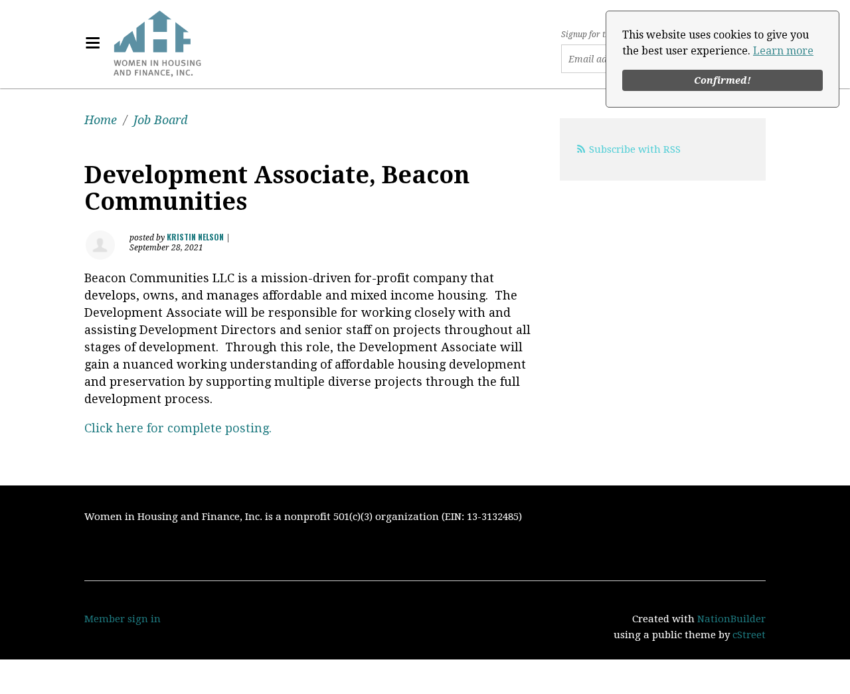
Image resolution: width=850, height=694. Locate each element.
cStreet (749, 635)
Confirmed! (722, 80)
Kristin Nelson (195, 236)
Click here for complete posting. (178, 428)
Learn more (783, 50)
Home (100, 120)
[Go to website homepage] (157, 43)
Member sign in (122, 619)
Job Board (160, 120)
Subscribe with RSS (635, 149)
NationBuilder (731, 619)
